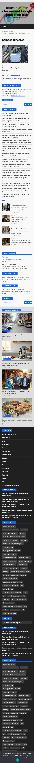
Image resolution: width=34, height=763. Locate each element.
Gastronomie (7, 359)
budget (5, 537)
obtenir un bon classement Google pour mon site (17, 11)
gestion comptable (24, 561)
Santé (4, 478)
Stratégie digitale (8, 603)
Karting (5, 572)
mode (5, 579)
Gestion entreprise (9, 565)
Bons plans (5, 444)
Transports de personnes (10, 485)
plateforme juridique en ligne (12, 582)
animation (24, 530)
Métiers (13, 215)
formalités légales (24, 558)
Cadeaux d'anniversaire (18, 537)
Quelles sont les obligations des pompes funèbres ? (16, 68)
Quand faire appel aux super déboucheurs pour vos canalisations (19, 219)
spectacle (6, 599)
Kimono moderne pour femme (20, 572)
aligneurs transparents (10, 530)
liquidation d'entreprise (19, 575)
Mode (4, 465)
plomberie (6, 585)
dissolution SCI (8, 547)
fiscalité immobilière (9, 558)
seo (4, 596)
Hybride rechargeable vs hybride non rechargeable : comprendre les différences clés (16, 148)
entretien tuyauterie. (10, 554)
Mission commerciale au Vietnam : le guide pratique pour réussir (17, 379)
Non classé (6, 468)
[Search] (29, 26)
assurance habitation (10, 533)
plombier (15, 585)
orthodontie (13, 579)
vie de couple (14, 610)
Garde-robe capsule (9, 561)
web (22, 610)
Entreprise (6, 330)
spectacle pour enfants (19, 599)
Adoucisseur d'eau (9, 526)
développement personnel (11, 551)
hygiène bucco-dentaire (10, 568)
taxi (25, 606)
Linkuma (6, 575)
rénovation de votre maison (12, 592)
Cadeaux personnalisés (10, 540)
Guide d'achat (22, 565)
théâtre (5, 610)
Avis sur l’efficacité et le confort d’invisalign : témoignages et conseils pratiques (20, 231)
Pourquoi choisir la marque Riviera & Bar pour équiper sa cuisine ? (17, 351)
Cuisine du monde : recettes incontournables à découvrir (17, 408)
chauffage (24, 540)
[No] (32, 757)
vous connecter (15, 79)
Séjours (13, 204)
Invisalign (24, 568)
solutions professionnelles (16, 596)
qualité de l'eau (8, 589)
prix (22, 585)
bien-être (22, 533)
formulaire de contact (18, 95)
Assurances (6, 438)
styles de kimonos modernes (12, 606)
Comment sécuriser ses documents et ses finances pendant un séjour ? (19, 208)
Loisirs (4, 458)
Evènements (6, 451)
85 (6, 249)
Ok (17, 760)
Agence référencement (10, 434)
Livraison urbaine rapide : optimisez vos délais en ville (17, 323)
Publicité (5, 475)
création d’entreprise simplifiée (13, 544)
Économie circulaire (9, 613)
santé (25, 592)
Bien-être (14, 227)
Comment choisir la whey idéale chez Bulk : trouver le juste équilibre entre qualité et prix (16, 178)
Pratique (14, 238)
